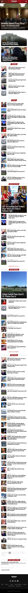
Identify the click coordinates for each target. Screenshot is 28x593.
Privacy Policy (18, 586)
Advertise (7, 584)
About (2, 584)
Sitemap (11, 584)
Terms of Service (11, 586)
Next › (23, 552)
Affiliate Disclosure (18, 584)
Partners (25, 584)
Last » (3, 555)
